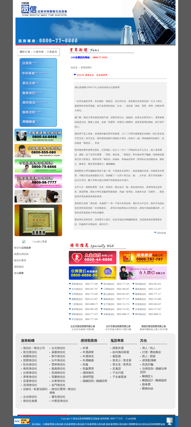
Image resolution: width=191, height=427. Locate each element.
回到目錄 (161, 233)
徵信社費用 (20, 260)
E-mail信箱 (131, 418)
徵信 (16, 273)
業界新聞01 (86, 67)
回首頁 (74, 67)
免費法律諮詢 (21, 254)
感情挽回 (19, 266)
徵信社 (17, 247)
